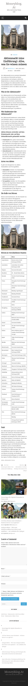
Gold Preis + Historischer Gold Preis (11, 614)
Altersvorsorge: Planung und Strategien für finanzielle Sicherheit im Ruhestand (14, 652)
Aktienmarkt (8, 460)
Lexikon (15, 54)
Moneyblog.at (14, 5)
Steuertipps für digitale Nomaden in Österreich (12, 629)
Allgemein (12, 533)
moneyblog (11, 68)
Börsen (13, 460)
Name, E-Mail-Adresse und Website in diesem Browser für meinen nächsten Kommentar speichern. (12, 593)
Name (3, 568)
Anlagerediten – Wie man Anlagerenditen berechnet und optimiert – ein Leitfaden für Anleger (12, 529)
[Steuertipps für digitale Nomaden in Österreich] (14, 487)
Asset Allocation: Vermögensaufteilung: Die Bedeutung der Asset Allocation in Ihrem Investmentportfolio (13, 661)
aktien (2, 460)
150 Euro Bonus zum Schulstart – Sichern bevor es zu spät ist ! (11, 522)
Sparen (13, 501)
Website (3, 583)
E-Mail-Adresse (5, 576)
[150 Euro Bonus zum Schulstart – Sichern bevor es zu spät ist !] (14, 510)
